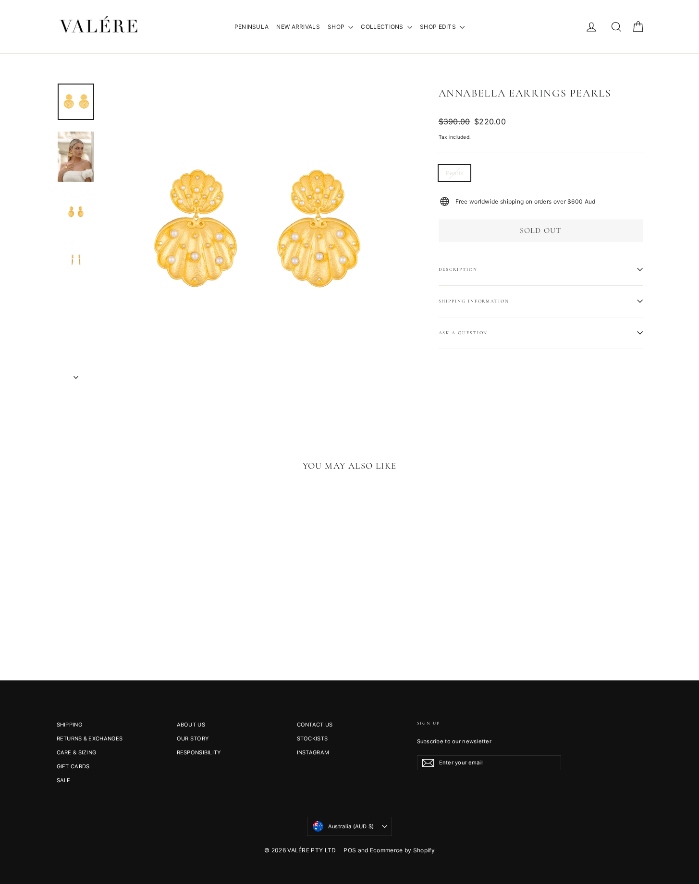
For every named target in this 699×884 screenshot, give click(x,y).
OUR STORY (193, 738)
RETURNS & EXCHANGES (90, 738)
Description (458, 269)
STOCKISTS (312, 738)
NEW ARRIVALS (298, 26)
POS (349, 850)
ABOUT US (191, 724)
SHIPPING (69, 724)
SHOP (337, 26)
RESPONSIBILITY (199, 752)
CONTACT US (315, 724)
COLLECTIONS (383, 26)
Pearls (455, 173)
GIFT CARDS (73, 766)
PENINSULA (251, 26)
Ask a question (463, 333)
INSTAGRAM (313, 752)
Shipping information (474, 301)
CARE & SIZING (77, 752)
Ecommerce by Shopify (402, 850)
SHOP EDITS (438, 26)
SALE (64, 780)
